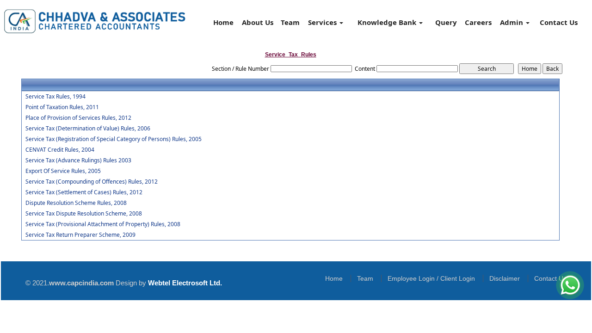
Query (446, 22)
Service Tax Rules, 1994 (55, 96)
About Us (257, 22)
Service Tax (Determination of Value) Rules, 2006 (87, 128)
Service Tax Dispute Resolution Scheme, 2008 (83, 213)
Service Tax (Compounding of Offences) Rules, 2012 (91, 181)
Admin (512, 22)
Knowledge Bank (388, 22)
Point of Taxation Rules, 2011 (62, 107)
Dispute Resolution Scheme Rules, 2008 (76, 203)
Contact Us (559, 22)
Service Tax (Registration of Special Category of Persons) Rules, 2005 (113, 139)
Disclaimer (504, 278)
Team (290, 22)
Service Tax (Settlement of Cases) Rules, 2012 (83, 192)
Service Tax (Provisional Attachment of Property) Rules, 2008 (102, 224)
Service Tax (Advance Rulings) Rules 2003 (78, 160)
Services (323, 22)
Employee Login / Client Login (431, 278)
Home (223, 22)
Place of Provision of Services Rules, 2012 (78, 118)
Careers (478, 22)
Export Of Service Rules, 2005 (63, 171)
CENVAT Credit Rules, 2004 (59, 150)
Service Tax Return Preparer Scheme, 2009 (80, 235)
